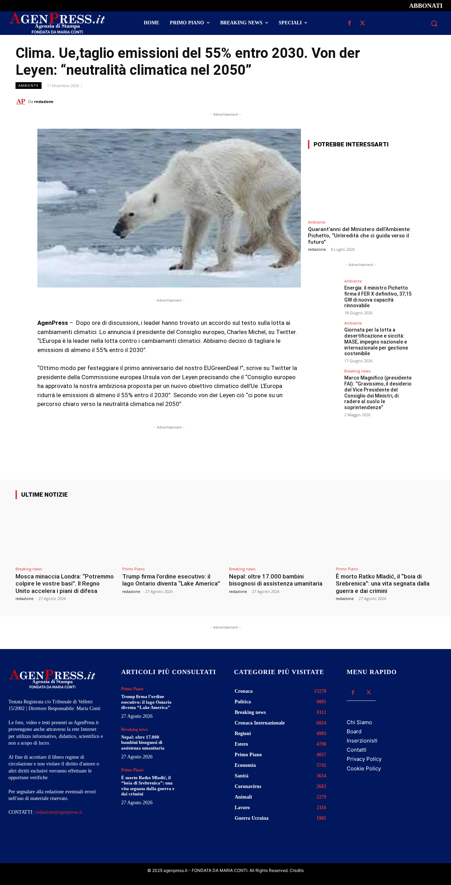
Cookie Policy (364, 768)
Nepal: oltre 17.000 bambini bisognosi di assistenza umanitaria (275, 580)
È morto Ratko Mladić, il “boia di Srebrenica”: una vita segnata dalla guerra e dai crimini (383, 583)
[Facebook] (349, 23)
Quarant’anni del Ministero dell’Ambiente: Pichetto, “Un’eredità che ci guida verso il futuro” (359, 235)
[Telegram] (428, 101)
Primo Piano (133, 569)
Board (354, 731)
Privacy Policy (364, 759)
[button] (434, 23)
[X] (362, 23)
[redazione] (22, 101)
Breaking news (357, 371)
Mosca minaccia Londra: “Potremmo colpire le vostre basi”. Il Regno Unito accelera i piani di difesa (65, 583)
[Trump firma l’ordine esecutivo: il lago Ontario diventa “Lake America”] (172, 533)
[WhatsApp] (396, 101)
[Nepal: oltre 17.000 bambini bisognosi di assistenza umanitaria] (279, 533)
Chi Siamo (359, 722)
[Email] (412, 101)
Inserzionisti (362, 740)
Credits (297, 870)
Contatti (356, 749)
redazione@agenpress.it (58, 812)
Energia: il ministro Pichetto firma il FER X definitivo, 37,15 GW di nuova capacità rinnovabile (378, 296)
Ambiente (28, 85)
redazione (44, 101)
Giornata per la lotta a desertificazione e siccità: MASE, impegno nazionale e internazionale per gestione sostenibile (376, 341)
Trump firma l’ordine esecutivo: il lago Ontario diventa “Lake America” (171, 580)
